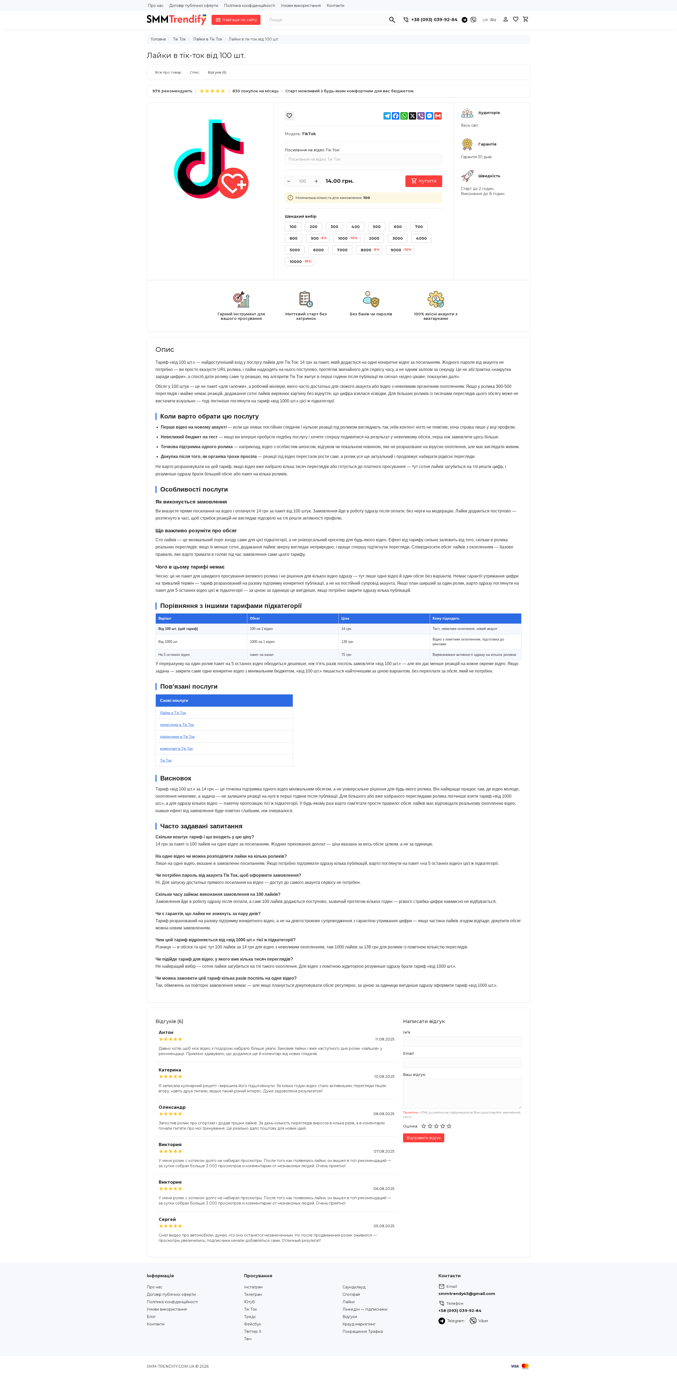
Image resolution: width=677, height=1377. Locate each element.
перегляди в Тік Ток (177, 724)
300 (334, 226)
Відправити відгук (423, 1137)
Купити (424, 181)
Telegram (455, 1321)
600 (398, 226)
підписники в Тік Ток (177, 736)
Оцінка (410, 1126)
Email (408, 1053)
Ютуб (249, 1301)
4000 (421, 238)
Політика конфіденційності (249, 5)
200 (313, 226)
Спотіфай (351, 1294)
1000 (348, 238)
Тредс (250, 1316)
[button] (423, 1126)
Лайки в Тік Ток (207, 39)
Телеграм (253, 1294)
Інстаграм (253, 1287)
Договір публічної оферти (193, 5)
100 (293, 226)
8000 (370, 250)
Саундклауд (353, 1287)
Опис (194, 72)
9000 (401, 250)
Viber (483, 1321)
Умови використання (301, 5)
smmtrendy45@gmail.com (466, 1293)
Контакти (335, 5)
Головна (158, 39)
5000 (295, 250)
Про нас (155, 5)
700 (419, 226)
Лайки (348, 1301)
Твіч (247, 1339)
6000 (318, 250)
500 (377, 226)
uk (485, 19)
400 (355, 226)
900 (319, 238)
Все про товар (168, 72)
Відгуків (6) (217, 72)
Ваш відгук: (414, 1074)
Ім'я (406, 1032)
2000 (374, 238)
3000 (397, 238)
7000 (342, 250)
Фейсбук (252, 1324)
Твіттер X (252, 1331)
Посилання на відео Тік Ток (312, 150)
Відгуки (349, 1316)
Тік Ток (179, 39)
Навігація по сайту (236, 20)
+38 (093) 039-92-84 (434, 19)
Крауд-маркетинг (359, 1324)
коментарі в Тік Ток (176, 748)
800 (294, 238)
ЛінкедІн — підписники (364, 1309)
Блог (151, 1316)
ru (493, 19)
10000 (300, 261)
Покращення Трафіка (362, 1331)
